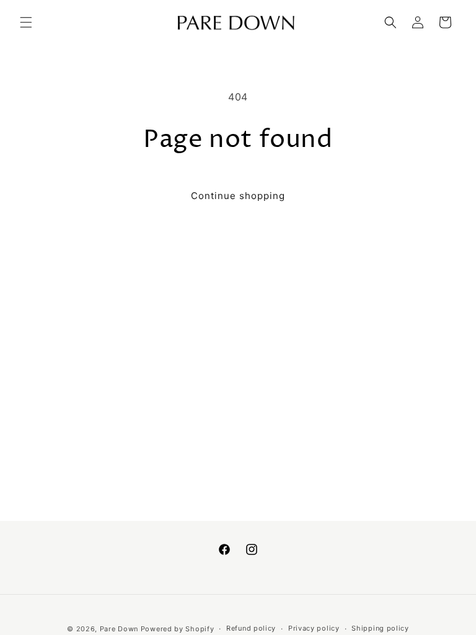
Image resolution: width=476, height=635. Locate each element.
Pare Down (119, 628)
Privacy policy (314, 628)
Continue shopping (238, 196)
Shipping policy (380, 628)
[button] (26, 22)
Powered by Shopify (177, 628)
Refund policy (251, 628)
